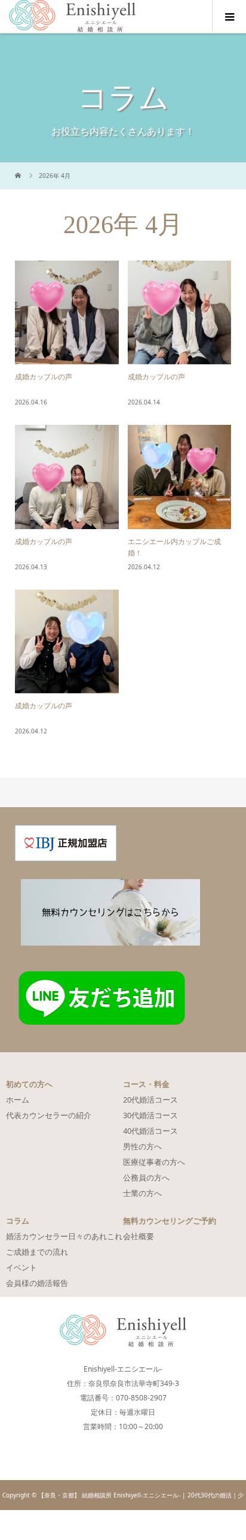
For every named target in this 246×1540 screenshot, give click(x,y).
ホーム (17, 1099)
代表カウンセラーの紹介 (48, 1115)
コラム (17, 1220)
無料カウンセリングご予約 (169, 1220)
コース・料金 (146, 1084)
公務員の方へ (146, 1177)
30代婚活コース (150, 1115)
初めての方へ (29, 1084)
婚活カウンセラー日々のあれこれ (64, 1236)
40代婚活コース (150, 1130)
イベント (21, 1267)
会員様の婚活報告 (37, 1283)
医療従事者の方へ (154, 1161)
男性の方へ (142, 1146)
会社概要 (138, 1236)
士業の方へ (142, 1193)
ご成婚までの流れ (37, 1251)
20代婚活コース (150, 1099)
